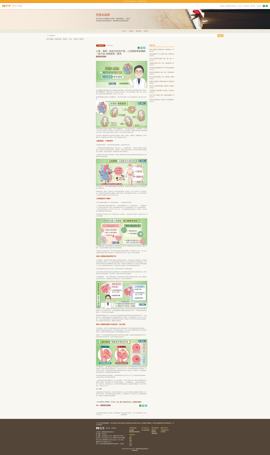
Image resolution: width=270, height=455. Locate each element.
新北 (130, 438)
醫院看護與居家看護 (231, 6)
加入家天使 (240, 6)
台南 (130, 443)
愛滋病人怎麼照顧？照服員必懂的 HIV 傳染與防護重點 (161, 81)
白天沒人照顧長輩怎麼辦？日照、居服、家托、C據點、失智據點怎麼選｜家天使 (161, 58)
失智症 (70, 39)
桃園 (130, 440)
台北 (130, 436)
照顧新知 (131, 31)
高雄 (130, 445)
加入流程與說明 (145, 430)
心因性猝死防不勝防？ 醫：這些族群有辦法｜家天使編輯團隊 (134, 413)
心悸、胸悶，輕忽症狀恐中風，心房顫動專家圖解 (128, 401)
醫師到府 (259, 6)
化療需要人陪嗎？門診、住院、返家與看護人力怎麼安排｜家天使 (161, 63)
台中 (130, 441)
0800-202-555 (120, 435)
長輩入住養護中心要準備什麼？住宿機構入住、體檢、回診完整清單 (161, 49)
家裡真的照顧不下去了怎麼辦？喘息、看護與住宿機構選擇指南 (161, 54)
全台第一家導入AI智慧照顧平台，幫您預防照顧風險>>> (135, 1)
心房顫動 (98, 56)
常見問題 (163, 431)
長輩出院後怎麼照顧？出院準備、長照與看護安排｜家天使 (108, 413)
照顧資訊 (65, 39)
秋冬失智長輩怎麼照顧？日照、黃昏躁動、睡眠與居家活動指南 (161, 76)
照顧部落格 (138, 31)
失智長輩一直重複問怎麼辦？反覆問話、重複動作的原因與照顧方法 (161, 86)
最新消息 (146, 31)
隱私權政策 (135, 450)
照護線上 (101, 90)
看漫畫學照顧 (58, 39)
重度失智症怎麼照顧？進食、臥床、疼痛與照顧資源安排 (161, 72)
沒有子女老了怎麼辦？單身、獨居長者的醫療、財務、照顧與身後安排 (161, 95)
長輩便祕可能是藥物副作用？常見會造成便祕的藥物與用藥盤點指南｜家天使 (161, 67)
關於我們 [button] (252, 6)
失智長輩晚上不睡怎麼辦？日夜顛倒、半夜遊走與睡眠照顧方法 (161, 90)
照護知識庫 (246, 6)
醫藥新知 (81, 39)
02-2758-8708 (119, 437)
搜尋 (220, 35)
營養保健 (75, 39)
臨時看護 (222, 6)
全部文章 (124, 31)
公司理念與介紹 (165, 430)
